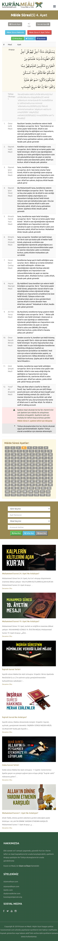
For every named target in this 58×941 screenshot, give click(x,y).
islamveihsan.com (11, 881)
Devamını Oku (7, 588)
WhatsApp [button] (18, 38)
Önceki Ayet (16, 24)
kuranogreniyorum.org (13, 897)
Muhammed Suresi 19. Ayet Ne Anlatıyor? (20, 621)
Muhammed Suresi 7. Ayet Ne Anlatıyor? (20, 813)
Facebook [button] (41, 38)
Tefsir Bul (30, 533)
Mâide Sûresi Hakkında (15, 32)
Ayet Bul (42, 533)
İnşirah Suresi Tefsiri (11, 669)
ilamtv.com (8, 890)
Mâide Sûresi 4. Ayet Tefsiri (39, 32)
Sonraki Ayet (42, 24)
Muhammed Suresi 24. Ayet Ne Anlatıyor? (20, 573)
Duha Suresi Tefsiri (10, 765)
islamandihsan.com (11, 886)
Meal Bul (17, 533)
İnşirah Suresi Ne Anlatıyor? (14, 717)
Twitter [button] (30, 38)
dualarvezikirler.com (12, 893)
